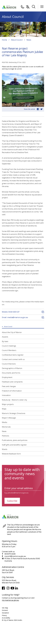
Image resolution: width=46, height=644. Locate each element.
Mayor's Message (9, 418)
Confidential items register (13, 355)
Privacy (4, 615)
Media (4, 422)
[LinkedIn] (16, 589)
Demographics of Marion (12, 368)
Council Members (9, 350)
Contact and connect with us (13, 359)
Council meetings (9, 346)
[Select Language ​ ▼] (28, 7)
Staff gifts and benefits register (14, 445)
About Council (17, 40)
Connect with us (8, 551)
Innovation (6, 395)
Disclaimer (5, 613)
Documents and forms (11, 373)
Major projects (8, 404)
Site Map (5, 608)
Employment (7, 377)
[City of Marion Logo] (9, 7)
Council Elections (9, 364)
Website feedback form (11, 453)
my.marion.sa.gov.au (10, 600)
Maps (4, 409)
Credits (19, 620)
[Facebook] (4, 589)
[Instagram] (8, 589)
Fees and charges (9, 386)
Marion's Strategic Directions (13, 413)
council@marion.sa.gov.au (15, 556)
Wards (4, 449)
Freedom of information (12, 391)
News (4, 431)
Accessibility (6, 618)
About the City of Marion (12, 332)
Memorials (6, 427)
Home (4, 40)
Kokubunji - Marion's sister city (14, 400)
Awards (5, 337)
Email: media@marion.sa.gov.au (15, 317)
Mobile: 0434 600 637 (10, 312)
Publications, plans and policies (14, 440)
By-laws (5, 341)
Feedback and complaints (12, 382)
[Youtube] (12, 589)
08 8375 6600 (10, 554)
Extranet (5, 610)
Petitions (5, 436)
